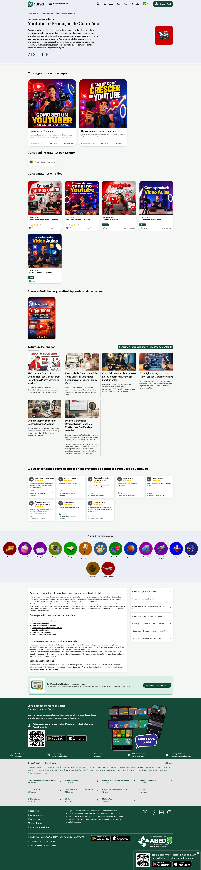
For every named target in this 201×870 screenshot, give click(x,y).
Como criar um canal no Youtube (44, 625)
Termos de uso (35, 823)
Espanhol (38, 845)
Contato (135, 4)
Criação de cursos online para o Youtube (47, 628)
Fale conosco (34, 819)
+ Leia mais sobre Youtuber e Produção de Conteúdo (145, 346)
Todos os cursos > (35, 13)
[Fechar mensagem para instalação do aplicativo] (198, 852)
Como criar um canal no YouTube (52, 39)
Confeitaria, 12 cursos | (52, 767)
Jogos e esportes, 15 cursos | (76, 770)
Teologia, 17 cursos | (102, 767)
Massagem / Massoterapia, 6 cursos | (124, 767)
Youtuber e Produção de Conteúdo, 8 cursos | (154, 767)
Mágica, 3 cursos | (135, 770)
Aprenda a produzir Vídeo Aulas (44, 635)
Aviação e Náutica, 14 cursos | (38, 773)
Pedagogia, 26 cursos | (70, 767)
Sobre (126, 4)
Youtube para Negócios (40, 630)
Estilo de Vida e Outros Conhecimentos (100, 763)
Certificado (108, 4)
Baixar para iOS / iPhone (49, 669)
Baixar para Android (80, 667)
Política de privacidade (38, 827)
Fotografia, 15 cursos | (86, 767)
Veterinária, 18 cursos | (36, 770)
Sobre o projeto (35, 815)
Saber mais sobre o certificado (157, 685)
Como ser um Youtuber (40, 623)
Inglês (30, 845)
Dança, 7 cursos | (148, 770)
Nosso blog (33, 810)
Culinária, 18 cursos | (35, 767)
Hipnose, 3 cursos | (162, 770)
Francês (47, 845)
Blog (118, 4)
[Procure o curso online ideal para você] (98, 4)
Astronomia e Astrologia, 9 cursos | (115, 770)
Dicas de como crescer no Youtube (44, 621)
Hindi (54, 845)
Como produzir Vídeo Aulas (42, 632)
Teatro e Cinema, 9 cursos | (55, 770)
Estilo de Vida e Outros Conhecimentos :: (58, 13)
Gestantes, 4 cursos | (94, 770)
